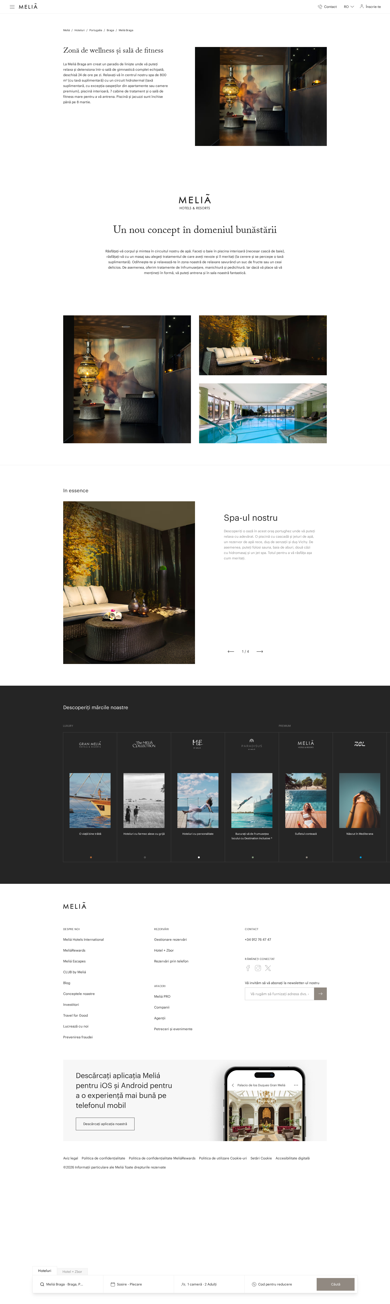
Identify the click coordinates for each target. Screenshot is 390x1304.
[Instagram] (258, 968)
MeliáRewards (74, 950)
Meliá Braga (126, 30)
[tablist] (195, 1270)
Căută (335, 1284)
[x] (268, 968)
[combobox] (349, 6)
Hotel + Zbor (164, 950)
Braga (110, 30)
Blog (66, 983)
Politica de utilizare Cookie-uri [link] (223, 1158)
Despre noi (71, 929)
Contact (251, 929)
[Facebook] (248, 968)
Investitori (71, 1004)
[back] (231, 652)
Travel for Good (75, 1015)
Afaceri (160, 986)
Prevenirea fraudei (78, 1037)
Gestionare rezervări (170, 939)
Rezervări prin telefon (171, 961)
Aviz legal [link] (70, 1158)
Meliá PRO (162, 996)
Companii (161, 1007)
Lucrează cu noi (75, 1026)
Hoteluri (79, 30)
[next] (260, 652)
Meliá (66, 30)
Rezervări (161, 929)
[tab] (44, 1270)
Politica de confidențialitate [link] (103, 1158)
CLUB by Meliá (74, 972)
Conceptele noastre (79, 994)
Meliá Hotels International (83, 939)
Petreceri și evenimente (173, 1029)
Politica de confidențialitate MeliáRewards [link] (162, 1158)
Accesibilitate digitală (293, 1158)
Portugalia (95, 30)
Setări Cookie (261, 1158)
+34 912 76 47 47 (258, 939)
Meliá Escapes (74, 961)
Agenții (159, 1018)
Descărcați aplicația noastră (105, 1124)
